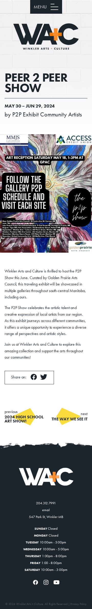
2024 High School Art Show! (24, 416)
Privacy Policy (78, 604)
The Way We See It (69, 416)
